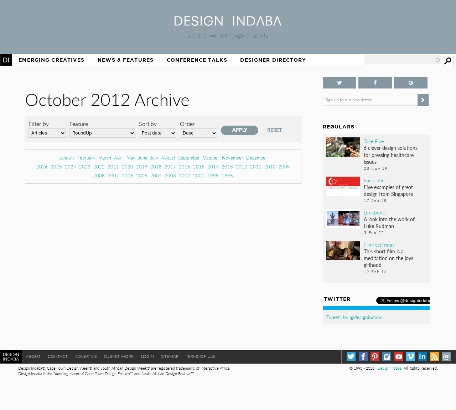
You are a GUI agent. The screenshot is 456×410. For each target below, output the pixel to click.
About (33, 356)
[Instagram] (386, 356)
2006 (127, 175)
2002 (184, 175)
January (67, 157)
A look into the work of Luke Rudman (389, 222)
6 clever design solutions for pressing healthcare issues (391, 154)
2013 (227, 166)
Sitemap (169, 356)
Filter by (38, 124)
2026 (42, 166)
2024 (70, 166)
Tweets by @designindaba (354, 316)
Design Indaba (389, 368)
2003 (170, 175)
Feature (78, 124)
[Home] (228, 23)
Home (6, 60)
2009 (284, 166)
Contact (58, 356)
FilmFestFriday (379, 244)
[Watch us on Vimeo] (410, 356)
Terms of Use (200, 356)
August (168, 157)
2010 (270, 166)
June (142, 157)
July (154, 157)
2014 (213, 166)
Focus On (374, 180)
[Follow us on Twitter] (339, 82)
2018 (156, 166)
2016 (184, 166)
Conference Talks (197, 60)
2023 (84, 166)
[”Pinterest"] (411, 82)
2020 (127, 166)
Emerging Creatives (51, 60)
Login (147, 356)
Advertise (86, 356)
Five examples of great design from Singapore (388, 190)
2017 (170, 166)
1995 (227, 175)
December (256, 157)
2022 (99, 166)
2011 (255, 166)
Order (187, 124)
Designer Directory (273, 60)
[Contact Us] (446, 356)
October (211, 157)
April (119, 157)
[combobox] (402, 60)
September (189, 157)
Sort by (148, 124)
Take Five (374, 141)
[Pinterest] (374, 356)
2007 (113, 175)
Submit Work (119, 356)
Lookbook (374, 212)
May (130, 157)
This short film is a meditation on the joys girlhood (388, 258)
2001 (198, 175)
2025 (56, 166)
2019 (141, 166)
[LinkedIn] (422, 356)
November (232, 157)
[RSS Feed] (434, 356)
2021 (113, 166)
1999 (213, 175)
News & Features (126, 60)
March (104, 157)
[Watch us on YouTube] (398, 356)
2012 (241, 166)
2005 (141, 175)
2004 (156, 175)
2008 (99, 175)
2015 (198, 166)
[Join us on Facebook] (375, 82)
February (86, 157)
